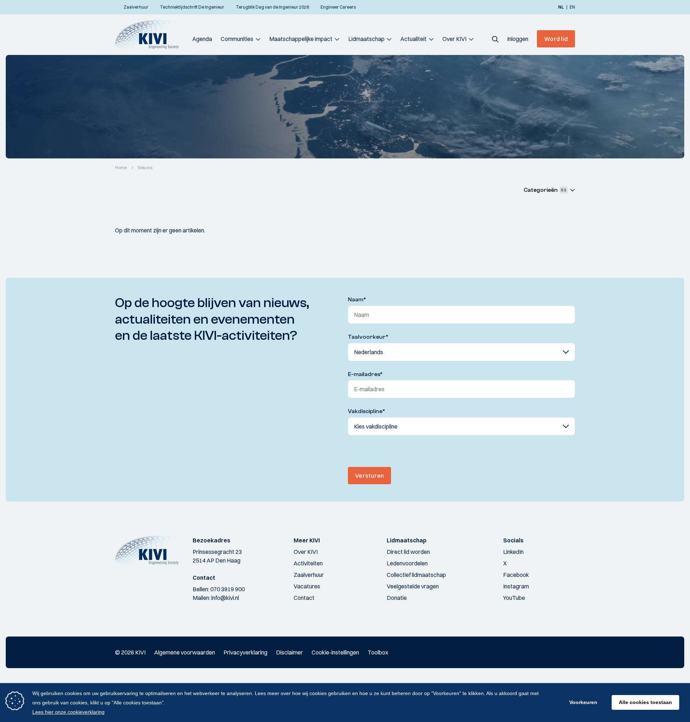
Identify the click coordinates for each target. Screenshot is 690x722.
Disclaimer (289, 652)
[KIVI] (150, 34)
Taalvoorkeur (368, 337)
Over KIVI (454, 38)
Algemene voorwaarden (184, 652)
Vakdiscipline (366, 411)
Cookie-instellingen (335, 652)
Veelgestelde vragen (413, 586)
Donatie (397, 597)
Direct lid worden (408, 551)
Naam (357, 299)
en (572, 7)
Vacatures (307, 586)
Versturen (369, 475)
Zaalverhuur (309, 574)
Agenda (202, 38)
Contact (304, 597)
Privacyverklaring (245, 652)
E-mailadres (365, 374)
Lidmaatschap (366, 38)
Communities (237, 38)
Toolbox (378, 652)
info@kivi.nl (225, 597)
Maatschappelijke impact (300, 38)
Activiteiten (308, 563)
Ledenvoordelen (407, 563)
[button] (495, 39)
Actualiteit (413, 38)
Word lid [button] (556, 38)
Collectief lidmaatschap (416, 574)
